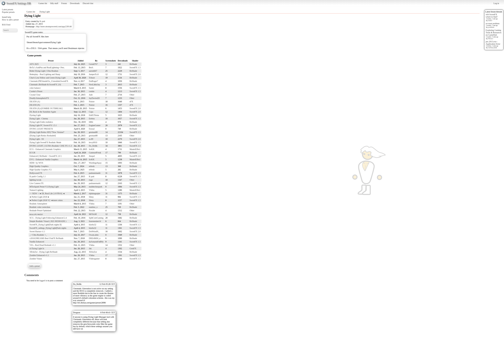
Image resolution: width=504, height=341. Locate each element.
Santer (91, 88)
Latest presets (7, 9)
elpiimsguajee (94, 193)
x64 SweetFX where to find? (492, 15)
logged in (43, 280)
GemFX (133, 248)
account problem (492, 23)
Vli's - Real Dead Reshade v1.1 (43, 245)
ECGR (32, 153)
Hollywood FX (36, 173)
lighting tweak (35, 180)
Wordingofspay (95, 163)
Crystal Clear (35, 95)
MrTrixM (93, 214)
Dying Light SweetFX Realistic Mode (45, 142)
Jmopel (92, 156)
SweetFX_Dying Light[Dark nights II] (46, 225)
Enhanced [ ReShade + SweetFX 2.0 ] (45, 156)
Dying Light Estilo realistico (41, 122)
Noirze (91, 101)
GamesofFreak (95, 153)
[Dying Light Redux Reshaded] (43, 135)
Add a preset (34, 266)
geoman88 (93, 132)
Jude (91, 95)
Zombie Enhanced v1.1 (39, 255)
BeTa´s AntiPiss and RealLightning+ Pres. (47, 67)
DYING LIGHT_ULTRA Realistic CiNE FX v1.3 (51, 146)
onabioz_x (93, 207)
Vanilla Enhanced (37, 242)
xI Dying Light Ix (37, 248)
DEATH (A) (35, 101)
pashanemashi (94, 173)
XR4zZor (93, 252)
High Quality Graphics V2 (41, 170)
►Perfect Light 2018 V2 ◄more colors (46, 200)
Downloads (75, 3)
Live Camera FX (37, 183)
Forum (64, 3)
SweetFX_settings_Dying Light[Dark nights (48, 228)
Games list (42, 3)
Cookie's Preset (36, 91)
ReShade (133, 64)
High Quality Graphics (39, 166)
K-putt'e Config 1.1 (38, 176)
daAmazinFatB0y (96, 242)
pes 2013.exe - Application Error (493, 42)
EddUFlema (94, 115)
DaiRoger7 (93, 81)
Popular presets (8, 12)
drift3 (490, 20)
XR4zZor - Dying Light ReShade (43, 252)
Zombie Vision (36, 259)
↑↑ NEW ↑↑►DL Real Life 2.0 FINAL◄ (47, 193)
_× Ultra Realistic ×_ (38, 235)
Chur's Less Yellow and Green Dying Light (47, 78)
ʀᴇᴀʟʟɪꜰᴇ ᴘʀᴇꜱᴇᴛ (36, 214)
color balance (35, 88)
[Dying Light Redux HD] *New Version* (47, 132)
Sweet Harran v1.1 (37, 231)
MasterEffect (135, 149)
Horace (490, 39)
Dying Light (45, 12)
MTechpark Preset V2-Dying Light (44, 187)
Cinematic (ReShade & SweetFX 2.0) (45, 84)
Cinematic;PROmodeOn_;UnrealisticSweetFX (49, 81)
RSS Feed (6, 25)
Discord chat (88, 3)
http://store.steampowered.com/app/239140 (54, 26)
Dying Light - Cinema (39, 118)
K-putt (42, 21)
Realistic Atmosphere (38, 204)
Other (132, 95)
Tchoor (92, 78)
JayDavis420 (94, 98)
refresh (91, 166)
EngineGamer (94, 125)
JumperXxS (94, 74)
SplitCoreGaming (96, 218)
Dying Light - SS (37, 139)
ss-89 (91, 139)
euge (91, 180)
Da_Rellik (93, 146)
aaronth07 (93, 71)
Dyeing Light (35, 115)
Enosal (91, 129)
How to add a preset (10, 20)
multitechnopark (95, 187)
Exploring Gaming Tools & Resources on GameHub (493, 32)
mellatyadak (492, 48)
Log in (496, 3)
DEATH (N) (35, 105)
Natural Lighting (36, 190)
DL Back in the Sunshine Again (43, 112)
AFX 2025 (34, 64)
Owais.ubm (93, 235)
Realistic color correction (40, 207)
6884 (91, 122)
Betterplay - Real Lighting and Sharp (45, 74)
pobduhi (491, 27)
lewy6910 (93, 142)
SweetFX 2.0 (135, 74)
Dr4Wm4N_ (94, 231)
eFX (131, 101)
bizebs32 (92, 225)
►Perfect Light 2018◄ (39, 197)
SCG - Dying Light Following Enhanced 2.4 (48, 218)
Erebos (92, 118)
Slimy (91, 197)
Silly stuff (54, 3)
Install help (6, 17)
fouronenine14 (95, 221)
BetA (91, 67)
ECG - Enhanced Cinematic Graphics (45, 149)
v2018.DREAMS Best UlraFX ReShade (46, 238)
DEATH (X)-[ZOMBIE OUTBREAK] (46, 108)
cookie (91, 91)
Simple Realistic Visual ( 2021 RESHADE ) (48, 221)
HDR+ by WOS (36, 163)
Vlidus (91, 190)
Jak (90, 248)
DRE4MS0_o (94, 238)
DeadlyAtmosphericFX (39, 98)
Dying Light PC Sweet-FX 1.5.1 (43, 125)
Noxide (92, 210)
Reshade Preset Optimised (40, 210)
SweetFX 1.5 (135, 67)
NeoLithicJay (94, 84)
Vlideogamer (94, 259)
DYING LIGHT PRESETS (41, 129)
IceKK (91, 149)
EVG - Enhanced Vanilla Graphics (44, 159)
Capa (91, 112)
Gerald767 (93, 64)
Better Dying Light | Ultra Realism (44, 71)
